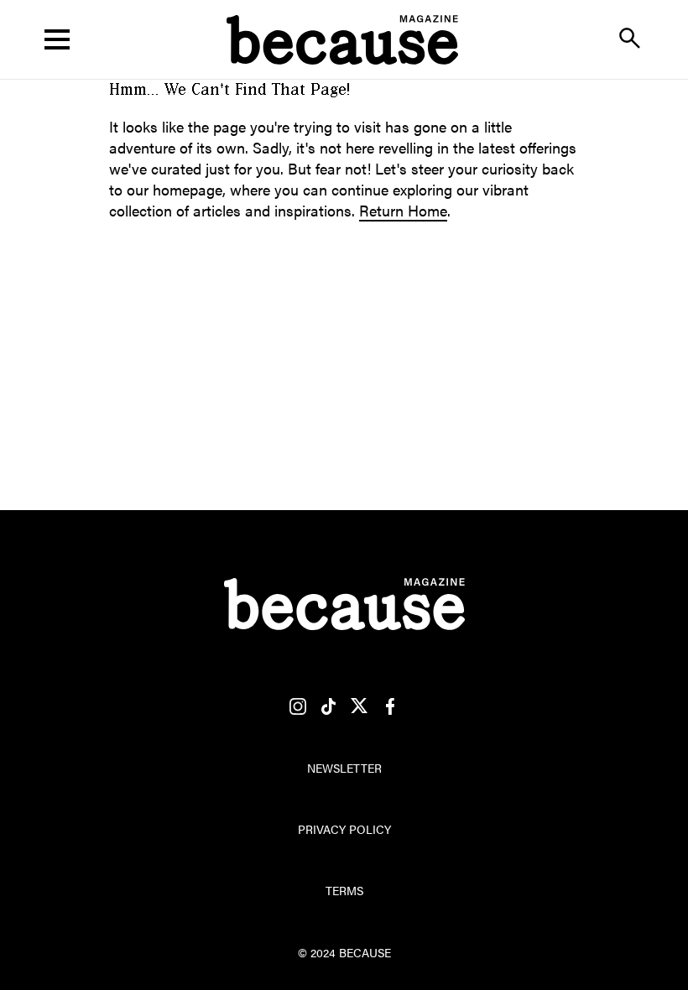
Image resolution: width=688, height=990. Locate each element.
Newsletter (344, 767)
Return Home (403, 210)
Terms (344, 890)
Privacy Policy (344, 829)
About (344, 114)
